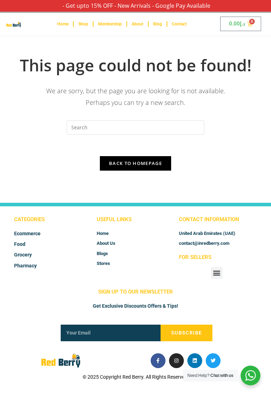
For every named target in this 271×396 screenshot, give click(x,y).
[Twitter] (213, 360)
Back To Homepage (135, 163)
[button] (217, 273)
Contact (179, 24)
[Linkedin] (194, 360)
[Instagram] (176, 360)
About (137, 24)
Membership (110, 24)
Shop (83, 24)
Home (62, 24)
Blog (157, 24)
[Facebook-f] (158, 360)
